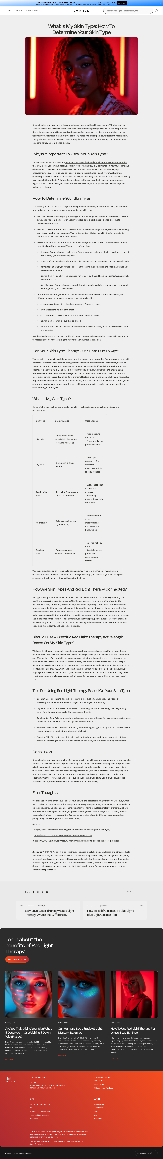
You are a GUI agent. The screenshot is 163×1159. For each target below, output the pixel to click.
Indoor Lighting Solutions (39, 1115)
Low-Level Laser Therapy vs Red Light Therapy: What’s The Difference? (49, 912)
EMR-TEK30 (121, 3)
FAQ (95, 1111)
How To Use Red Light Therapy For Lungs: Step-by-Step (133, 1030)
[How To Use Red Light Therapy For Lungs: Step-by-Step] (134, 994)
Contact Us (98, 1119)
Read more (9, 1059)
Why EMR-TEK (99, 1104)
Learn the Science (100, 1108)
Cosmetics (34, 1119)
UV (31, 1108)
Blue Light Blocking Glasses (40, 1111)
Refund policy (99, 1084)
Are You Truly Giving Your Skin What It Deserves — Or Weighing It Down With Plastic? (28, 1032)
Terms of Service (100, 1081)
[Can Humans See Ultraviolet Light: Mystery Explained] (81, 994)
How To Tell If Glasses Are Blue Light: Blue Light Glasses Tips (110, 912)
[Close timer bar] (160, 3)
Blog (95, 1115)
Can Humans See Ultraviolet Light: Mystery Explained (80, 1030)
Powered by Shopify (26, 1153)
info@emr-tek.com (47, 1087)
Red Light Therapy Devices (40, 1104)
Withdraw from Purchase (103, 1088)
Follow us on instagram (102, 1077)
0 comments (134, 892)
